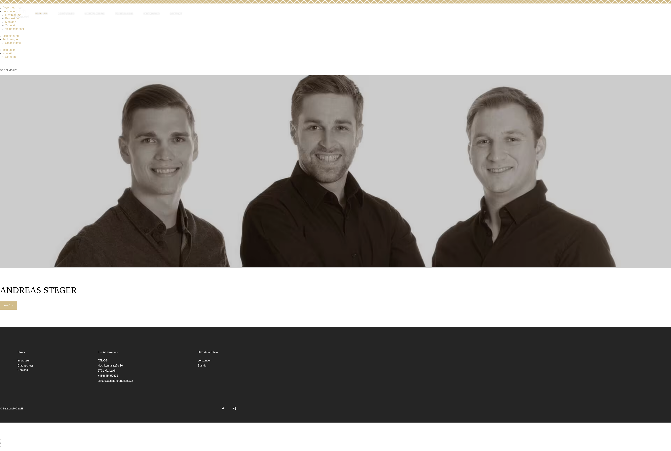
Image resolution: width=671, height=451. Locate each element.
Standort (10, 56)
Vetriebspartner (14, 28)
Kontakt (176, 13)
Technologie (124, 13)
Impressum (24, 360)
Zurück (8, 305)
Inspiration (151, 13)
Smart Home (13, 42)
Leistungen (66, 13)
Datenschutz (25, 365)
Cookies (22, 369)
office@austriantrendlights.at (115, 380)
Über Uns (41, 13)
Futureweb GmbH (13, 408)
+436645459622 (108, 375)
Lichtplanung (94, 13)
